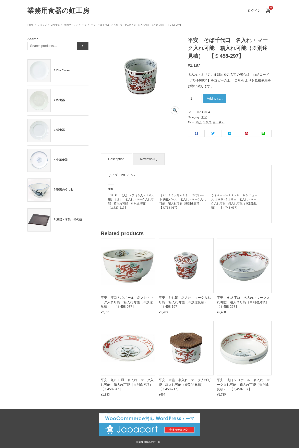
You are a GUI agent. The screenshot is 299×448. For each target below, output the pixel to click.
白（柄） (218, 122)
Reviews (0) (148, 159)
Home (30, 25)
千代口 (207, 122)
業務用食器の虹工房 (58, 10)
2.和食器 (55, 25)
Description (116, 159)
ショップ (42, 25)
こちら (239, 80)
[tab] (116, 159)
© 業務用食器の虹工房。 (149, 442)
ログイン (254, 10)
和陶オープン (71, 25)
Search (32, 39)
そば (198, 122)
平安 (84, 25)
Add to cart (214, 98)
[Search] (82, 46)
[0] (267, 10)
